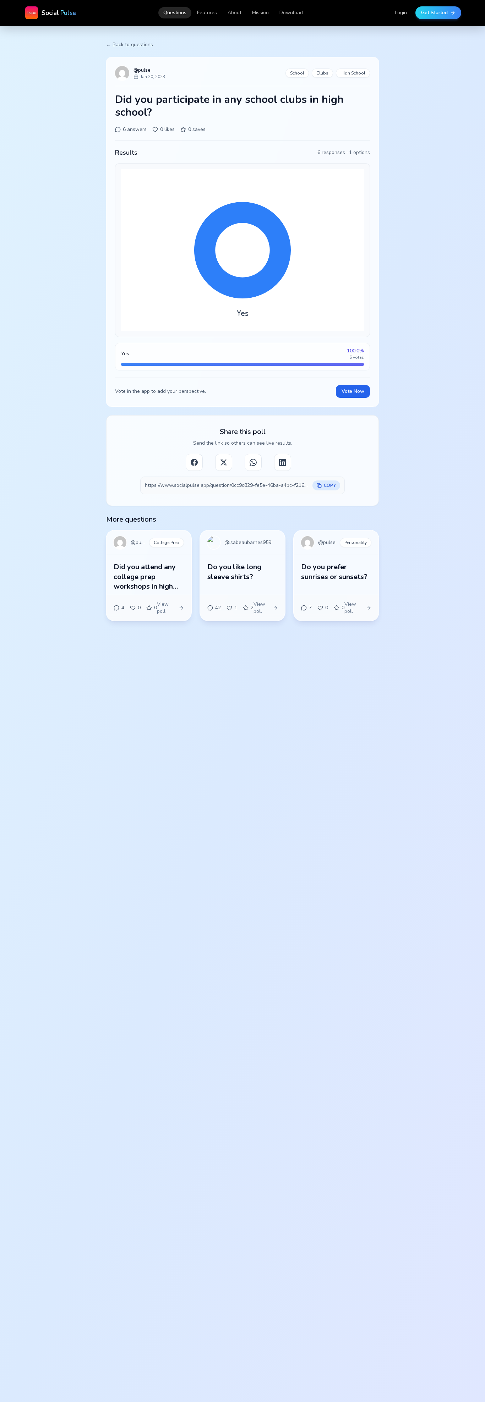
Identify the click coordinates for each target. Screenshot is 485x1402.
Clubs (322, 73)
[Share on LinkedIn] (282, 462)
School (297, 73)
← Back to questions (129, 44)
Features (207, 12)
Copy (330, 485)
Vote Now (353, 391)
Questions (174, 12)
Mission (260, 12)
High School (352, 73)
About (234, 12)
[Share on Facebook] (194, 462)
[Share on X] (223, 462)
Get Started (434, 12)
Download (291, 12)
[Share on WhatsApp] (253, 462)
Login (401, 12)
